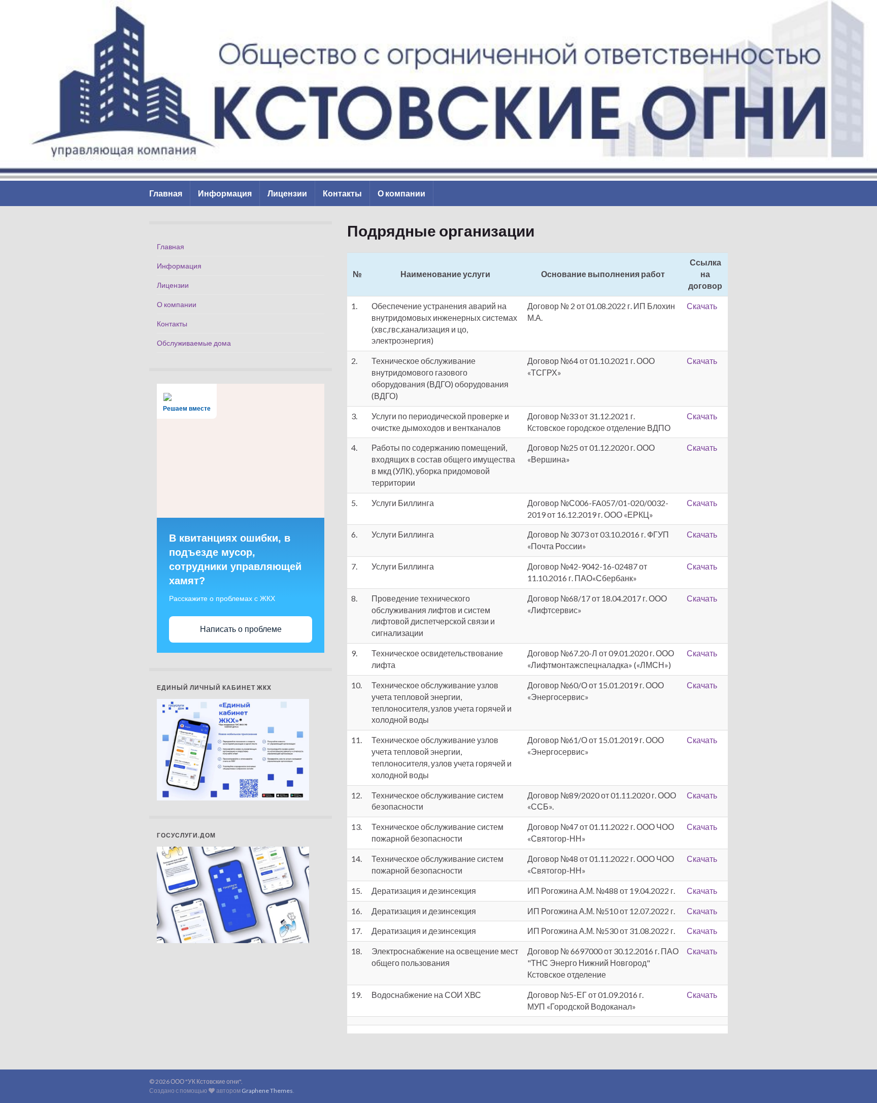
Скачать (702, 306)
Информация (225, 193)
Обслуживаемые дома (194, 343)
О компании (401, 193)
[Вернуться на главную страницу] (438, 90)
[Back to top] (854, 1080)
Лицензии (287, 193)
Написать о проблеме (241, 629)
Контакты (342, 193)
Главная (165, 193)
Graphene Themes (267, 1090)
